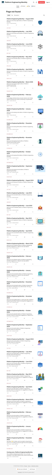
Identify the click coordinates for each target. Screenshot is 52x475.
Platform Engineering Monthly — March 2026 (20, 82)
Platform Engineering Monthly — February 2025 (19, 257)
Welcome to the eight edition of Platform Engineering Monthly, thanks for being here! (18, 354)
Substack (20, 472)
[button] (18, 6)
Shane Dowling (13, 23)
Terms (29, 466)
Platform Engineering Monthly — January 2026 (19, 109)
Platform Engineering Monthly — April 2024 (19, 387)
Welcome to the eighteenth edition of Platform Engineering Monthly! (20, 220)
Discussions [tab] (16, 15)
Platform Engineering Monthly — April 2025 (19, 231)
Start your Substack (22, 469)
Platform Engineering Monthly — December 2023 (19, 438)
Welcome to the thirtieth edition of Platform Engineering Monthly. (19, 59)
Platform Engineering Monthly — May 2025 (19, 218)
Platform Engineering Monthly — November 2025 (19, 138)
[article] (26, 22)
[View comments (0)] (16, 25)
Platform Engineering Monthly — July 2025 (19, 193)
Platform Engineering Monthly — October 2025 (19, 152)
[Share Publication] (36, 2)
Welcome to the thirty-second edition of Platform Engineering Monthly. (20, 34)
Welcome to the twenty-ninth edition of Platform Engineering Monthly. (20, 71)
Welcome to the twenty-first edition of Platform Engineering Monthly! (20, 182)
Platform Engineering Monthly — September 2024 (19, 325)
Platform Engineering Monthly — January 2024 (19, 427)
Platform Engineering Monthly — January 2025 (19, 271)
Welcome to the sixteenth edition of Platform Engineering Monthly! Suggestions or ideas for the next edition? (19, 246)
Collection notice (34, 466)
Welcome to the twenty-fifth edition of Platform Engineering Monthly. (20, 127)
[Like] (7, 186)
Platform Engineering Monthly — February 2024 (19, 412)
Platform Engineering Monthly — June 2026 (19, 44)
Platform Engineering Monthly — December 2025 (19, 124)
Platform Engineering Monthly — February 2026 (19, 95)
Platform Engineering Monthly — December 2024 (19, 282)
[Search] (33, 2)
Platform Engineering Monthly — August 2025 (20, 180)
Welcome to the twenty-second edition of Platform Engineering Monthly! (18, 170)
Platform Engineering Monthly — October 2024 (19, 311)
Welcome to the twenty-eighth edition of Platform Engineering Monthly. (17, 84)
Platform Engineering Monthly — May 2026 (19, 56)
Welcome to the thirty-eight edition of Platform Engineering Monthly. (20, 21)
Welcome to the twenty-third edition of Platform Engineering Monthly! (20, 156)
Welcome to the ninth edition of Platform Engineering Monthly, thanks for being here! (18, 341)
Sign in (48, 2)
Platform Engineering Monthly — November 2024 (19, 297)
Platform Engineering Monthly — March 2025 (20, 243)
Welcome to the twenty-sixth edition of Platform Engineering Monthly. (20, 113)
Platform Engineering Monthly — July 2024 (19, 351)
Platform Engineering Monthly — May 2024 (19, 374)
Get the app (32, 469)
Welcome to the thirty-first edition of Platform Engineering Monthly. (19, 46)
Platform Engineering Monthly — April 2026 (19, 69)
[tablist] (13, 15)
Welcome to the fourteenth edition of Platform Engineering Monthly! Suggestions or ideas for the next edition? (19, 274)
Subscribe (41, 2)
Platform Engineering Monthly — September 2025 (19, 166)
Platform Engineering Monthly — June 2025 (19, 205)
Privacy (25, 466)
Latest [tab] (8, 15)
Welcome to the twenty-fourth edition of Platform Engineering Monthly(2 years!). (17, 141)
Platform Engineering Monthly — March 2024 (20, 399)
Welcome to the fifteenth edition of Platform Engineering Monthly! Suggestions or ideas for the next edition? (19, 260)
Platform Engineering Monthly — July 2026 (19, 31)
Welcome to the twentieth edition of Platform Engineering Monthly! (19, 195)
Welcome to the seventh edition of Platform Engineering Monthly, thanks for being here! (19, 364)
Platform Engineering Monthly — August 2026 (20, 19)
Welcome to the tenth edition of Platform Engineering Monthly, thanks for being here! (18, 329)
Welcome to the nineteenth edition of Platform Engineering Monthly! (20, 208)
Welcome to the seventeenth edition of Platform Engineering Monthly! (20, 233)
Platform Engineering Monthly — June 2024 (19, 361)
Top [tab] (12, 15)
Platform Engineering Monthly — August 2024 (20, 339)
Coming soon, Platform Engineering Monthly (20, 452)
